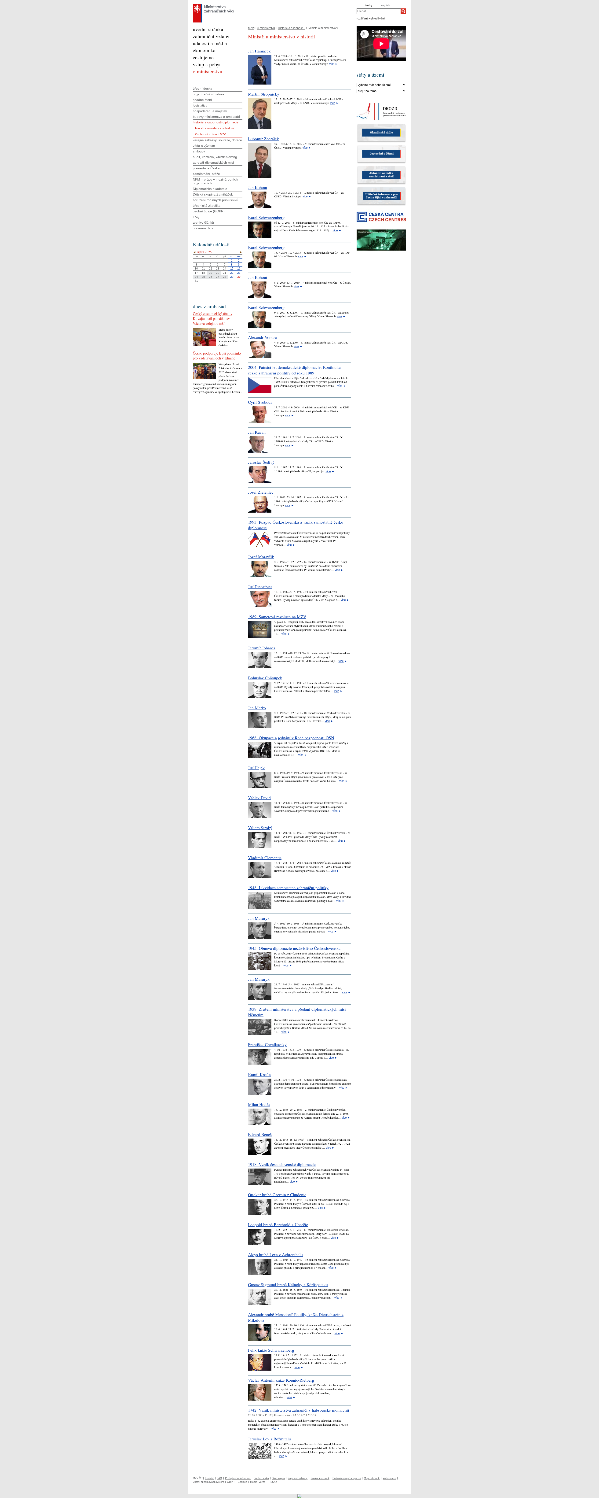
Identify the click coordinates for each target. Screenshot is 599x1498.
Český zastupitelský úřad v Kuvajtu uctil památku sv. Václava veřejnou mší (212, 318)
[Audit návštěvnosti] (299, 1496)
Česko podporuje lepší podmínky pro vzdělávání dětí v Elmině (217, 355)
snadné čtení (202, 100)
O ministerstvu (266, 28)
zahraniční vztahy (211, 36)
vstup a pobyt (207, 64)
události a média (210, 43)
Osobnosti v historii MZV (210, 134)
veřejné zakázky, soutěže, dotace (217, 140)
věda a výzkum (204, 146)
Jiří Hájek (256, 767)
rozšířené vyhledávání (371, 18)
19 (210, 272)
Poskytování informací (238, 1478)
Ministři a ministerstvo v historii (214, 128)
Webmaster (389, 1478)
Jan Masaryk (259, 918)
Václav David (259, 797)
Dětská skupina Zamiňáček (213, 194)
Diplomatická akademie (210, 189)
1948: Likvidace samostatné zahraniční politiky (288, 887)
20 (217, 272)
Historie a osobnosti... (291, 28)
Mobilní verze (257, 1481)
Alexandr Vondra (262, 337)
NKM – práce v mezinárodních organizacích (215, 181)
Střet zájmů (278, 1478)
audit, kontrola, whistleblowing (215, 157)
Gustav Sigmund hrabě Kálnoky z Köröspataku (288, 1284)
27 (217, 276)
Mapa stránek (372, 1478)
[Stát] (381, 85)
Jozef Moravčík (261, 556)
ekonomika (204, 50)
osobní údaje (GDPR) (209, 211)
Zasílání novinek (320, 1478)
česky (368, 5)
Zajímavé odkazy (297, 1478)
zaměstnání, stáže (206, 174)
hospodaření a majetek (210, 111)
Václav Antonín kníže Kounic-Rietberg (281, 1380)
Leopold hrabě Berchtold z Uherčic (278, 1224)
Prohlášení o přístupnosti (346, 1478)
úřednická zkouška (206, 205)
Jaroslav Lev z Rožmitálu (269, 1439)
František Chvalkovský (267, 1044)
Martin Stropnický (263, 94)
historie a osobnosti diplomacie (215, 122)
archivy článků (203, 222)
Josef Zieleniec (261, 492)
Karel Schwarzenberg (266, 217)
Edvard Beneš (260, 1134)
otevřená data (203, 228)
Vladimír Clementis (264, 857)
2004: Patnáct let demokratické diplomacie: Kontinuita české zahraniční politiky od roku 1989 (294, 370)
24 (196, 276)
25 (203, 276)
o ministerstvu (207, 71)
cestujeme (203, 57)
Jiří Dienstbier (260, 586)
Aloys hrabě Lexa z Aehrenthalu (275, 1254)
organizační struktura (208, 94)
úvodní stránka (208, 29)
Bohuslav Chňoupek (265, 678)
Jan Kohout (257, 187)
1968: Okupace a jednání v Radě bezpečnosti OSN (291, 737)
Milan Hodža (259, 1104)
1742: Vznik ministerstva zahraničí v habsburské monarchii (298, 1410)
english (385, 5)
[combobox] (379, 11)
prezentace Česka (206, 168)
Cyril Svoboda (260, 402)
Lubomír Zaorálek (263, 138)
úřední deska (202, 88)
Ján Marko (257, 707)
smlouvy (199, 151)
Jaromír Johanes (261, 648)
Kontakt (209, 1478)
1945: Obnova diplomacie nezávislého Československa (294, 948)
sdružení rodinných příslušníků (215, 200)
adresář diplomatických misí (213, 162)
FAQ (196, 217)
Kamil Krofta (259, 1074)
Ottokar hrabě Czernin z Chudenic (277, 1194)
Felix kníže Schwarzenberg (271, 1350)
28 (224, 276)
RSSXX (273, 1481)
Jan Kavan (257, 432)
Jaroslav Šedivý (261, 462)
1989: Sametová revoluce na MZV (277, 616)
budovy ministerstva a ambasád (216, 116)
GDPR (230, 1481)
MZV (251, 28)
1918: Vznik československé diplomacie (282, 1164)
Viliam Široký (260, 827)
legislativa (200, 105)
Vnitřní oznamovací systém (208, 1481)
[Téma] (381, 91)
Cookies (242, 1481)
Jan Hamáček (259, 51)
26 (210, 276)
